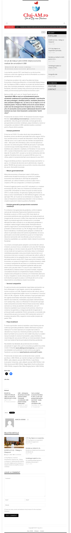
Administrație (10, 69)
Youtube (52, 86)
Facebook (52, 83)
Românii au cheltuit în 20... (33, 448)
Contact (52, 89)
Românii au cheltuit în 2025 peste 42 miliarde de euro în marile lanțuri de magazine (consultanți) (40, 27)
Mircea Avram (31, 69)
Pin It (6, 412)
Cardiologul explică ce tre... (33, 458)
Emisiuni (37, 531)
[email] (27, 419)
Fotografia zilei (52, 74)
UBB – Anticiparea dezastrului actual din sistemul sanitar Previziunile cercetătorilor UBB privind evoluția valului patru (24, 398)
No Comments (20, 67)
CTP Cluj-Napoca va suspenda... (35, 438)
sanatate (16, 69)
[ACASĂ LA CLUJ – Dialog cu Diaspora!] (15, 442)
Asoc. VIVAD (30, 531)
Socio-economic (22, 69)
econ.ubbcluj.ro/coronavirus (19, 119)
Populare (52, 36)
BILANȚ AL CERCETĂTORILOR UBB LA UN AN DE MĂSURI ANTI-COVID (10, 395)
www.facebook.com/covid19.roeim (31, 352)
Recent (51, 33)
